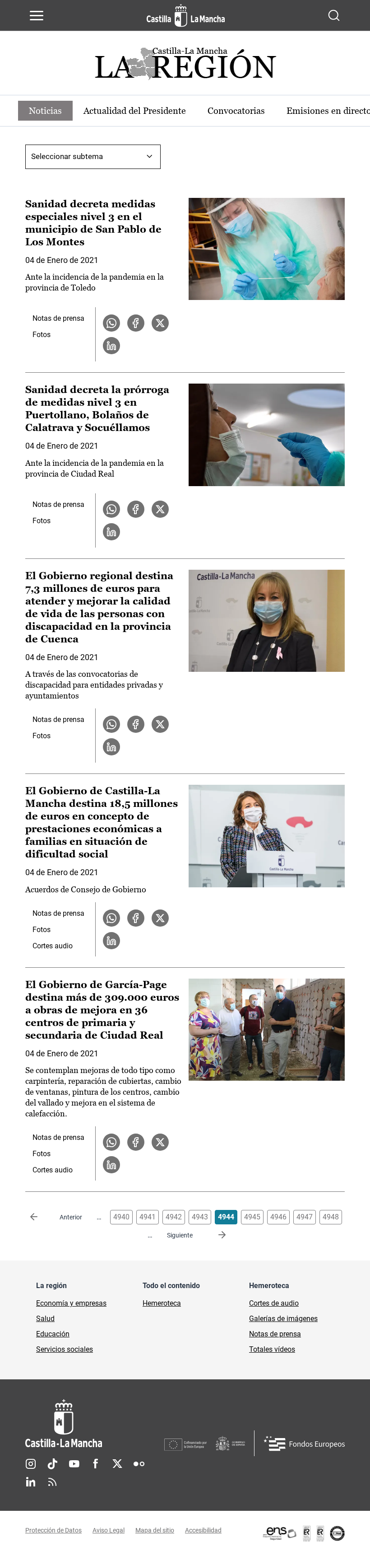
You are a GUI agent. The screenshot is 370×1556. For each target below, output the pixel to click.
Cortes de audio (274, 1303)
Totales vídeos (272, 1349)
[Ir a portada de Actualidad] (185, 66)
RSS (52, 1481)
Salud (45, 1318)
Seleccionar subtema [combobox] (67, 156)
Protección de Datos (53, 1530)
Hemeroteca (162, 1303)
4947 (304, 1217)
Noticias (45, 111)
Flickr (139, 1463)
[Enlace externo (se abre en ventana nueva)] (303, 1533)
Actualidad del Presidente (134, 111)
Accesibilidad (203, 1530)
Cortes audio (52, 946)
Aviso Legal (108, 1530)
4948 (331, 1217)
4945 (252, 1217)
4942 (174, 1217)
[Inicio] (94, 1423)
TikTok (52, 1463)
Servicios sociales (64, 1349)
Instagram (31, 1463)
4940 (121, 1217)
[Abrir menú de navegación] (36, 15)
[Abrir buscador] (334, 15)
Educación (52, 1334)
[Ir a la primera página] (41, 1217)
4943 (200, 1217)
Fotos (41, 334)
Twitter (117, 1463)
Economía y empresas (71, 1303)
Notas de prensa (58, 318)
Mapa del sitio (154, 1530)
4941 (147, 1217)
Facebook (95, 1463)
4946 (278, 1217)
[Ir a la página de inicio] (186, 15)
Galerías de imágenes (283, 1318)
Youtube (74, 1463)
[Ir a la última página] (214, 1235)
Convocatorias (236, 111)
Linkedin (31, 1481)
